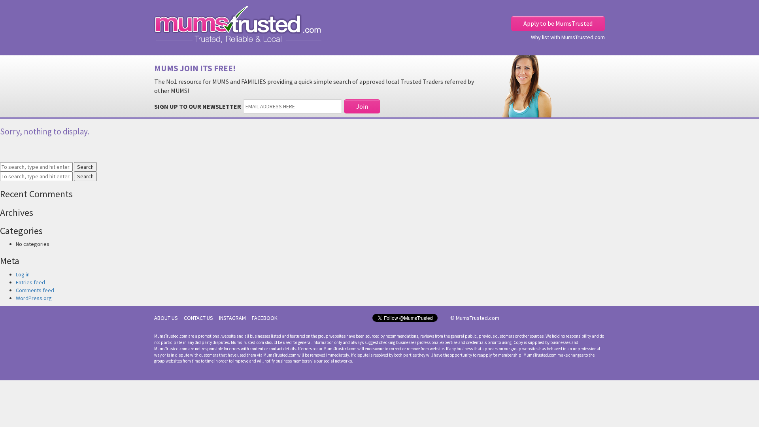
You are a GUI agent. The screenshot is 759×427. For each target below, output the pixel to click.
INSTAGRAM (232, 317)
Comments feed (35, 290)
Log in (23, 274)
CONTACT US (198, 317)
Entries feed (30, 282)
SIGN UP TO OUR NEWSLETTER (197, 106)
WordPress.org (34, 298)
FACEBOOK (265, 317)
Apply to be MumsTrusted (558, 23)
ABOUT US (166, 317)
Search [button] (85, 166)
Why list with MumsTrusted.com (568, 37)
